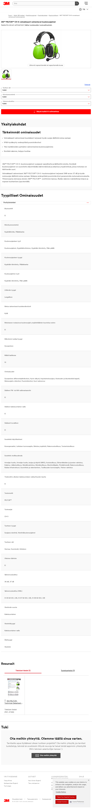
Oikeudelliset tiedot (17, 799)
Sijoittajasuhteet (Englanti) (11, 783)
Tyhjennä (87, 84)
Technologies (7, 786)
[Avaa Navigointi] (86, 4)
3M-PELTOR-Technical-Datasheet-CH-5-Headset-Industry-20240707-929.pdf (13, 702)
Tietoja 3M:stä (8, 780)
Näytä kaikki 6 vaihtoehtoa (48, 112)
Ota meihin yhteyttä (48, 755)
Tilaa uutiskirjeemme (33, 783)
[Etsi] (77, 3)
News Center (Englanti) (34, 780)
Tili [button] (83, 9)
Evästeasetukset (46, 799)
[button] (76, 802)
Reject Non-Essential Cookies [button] (65, 797)
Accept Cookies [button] (62, 802)
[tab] (23, 670)
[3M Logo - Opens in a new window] (6, 3)
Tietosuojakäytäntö (32, 799)
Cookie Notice (61, 792)
